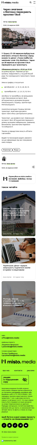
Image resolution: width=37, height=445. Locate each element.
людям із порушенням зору (10, 379)
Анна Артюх (12, 22)
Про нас (6, 371)
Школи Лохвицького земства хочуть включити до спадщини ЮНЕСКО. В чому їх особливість (16, 212)
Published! (7, 441)
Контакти (18, 371)
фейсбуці (21, 179)
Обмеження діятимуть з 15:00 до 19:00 (17, 69)
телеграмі (15, 181)
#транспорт (7, 150)
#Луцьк (16, 150)
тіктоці (29, 179)
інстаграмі (13, 179)
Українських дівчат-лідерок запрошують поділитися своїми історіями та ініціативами (16, 268)
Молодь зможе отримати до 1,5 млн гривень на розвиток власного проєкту (13, 302)
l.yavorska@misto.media (12, 347)
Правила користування (10, 437)
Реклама (30, 371)
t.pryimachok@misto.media (13, 355)
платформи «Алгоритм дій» (22, 392)
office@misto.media (10, 338)
